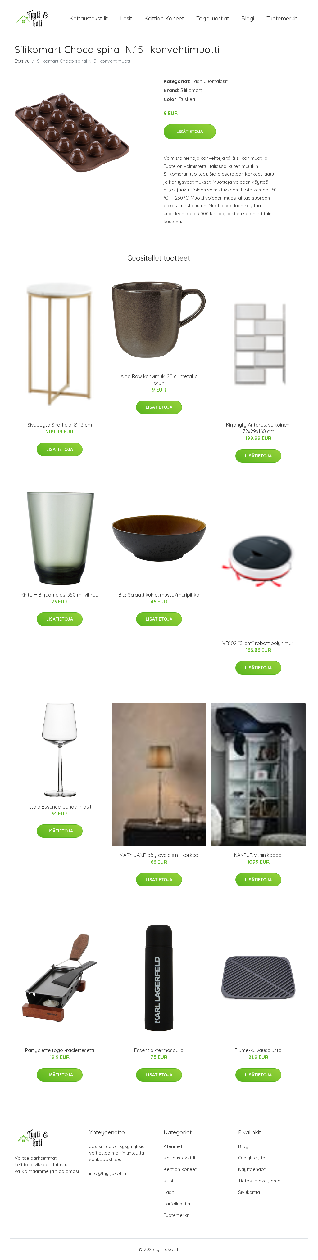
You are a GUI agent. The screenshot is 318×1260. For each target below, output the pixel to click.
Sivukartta (249, 1192)
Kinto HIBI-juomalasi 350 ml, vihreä (59, 595)
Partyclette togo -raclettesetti (59, 1050)
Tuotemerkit (281, 18)
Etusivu (22, 61)
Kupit (169, 1181)
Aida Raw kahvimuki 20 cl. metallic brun (159, 379)
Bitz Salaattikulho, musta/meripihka (158, 595)
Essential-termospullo (159, 1050)
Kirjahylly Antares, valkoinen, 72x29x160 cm (258, 428)
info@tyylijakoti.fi (107, 1173)
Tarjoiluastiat (212, 18)
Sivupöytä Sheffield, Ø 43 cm (59, 425)
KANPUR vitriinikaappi (258, 855)
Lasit (126, 18)
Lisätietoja (189, 131)
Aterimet (173, 1146)
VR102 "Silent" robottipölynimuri (258, 643)
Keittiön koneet (164, 18)
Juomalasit (216, 81)
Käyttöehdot (252, 1169)
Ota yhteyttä (251, 1158)
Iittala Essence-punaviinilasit (60, 807)
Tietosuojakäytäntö (259, 1181)
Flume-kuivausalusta (258, 1050)
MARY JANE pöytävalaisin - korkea (159, 855)
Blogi (247, 18)
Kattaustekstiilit (89, 18)
